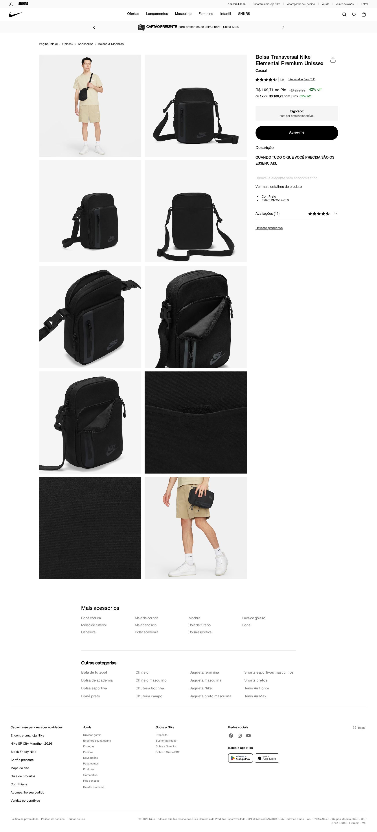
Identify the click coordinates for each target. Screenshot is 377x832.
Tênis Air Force (256, 688)
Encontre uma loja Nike (266, 4)
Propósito (161, 735)
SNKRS (244, 14)
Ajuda (325, 4)
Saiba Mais (227, 27)
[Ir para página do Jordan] (11, 4)
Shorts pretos (255, 680)
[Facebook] (231, 735)
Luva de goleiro (253, 618)
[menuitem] (133, 14)
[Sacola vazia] (363, 14)
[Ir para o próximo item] (283, 27)
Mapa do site (20, 768)
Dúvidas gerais (92, 735)
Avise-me (296, 133)
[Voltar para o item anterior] (94, 27)
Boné (246, 625)
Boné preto (90, 696)
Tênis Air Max (255, 696)
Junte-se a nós (345, 4)
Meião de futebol (94, 625)
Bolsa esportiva (200, 632)
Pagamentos (91, 763)
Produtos (88, 769)
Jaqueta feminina (204, 672)
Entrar (364, 4)
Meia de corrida (146, 618)
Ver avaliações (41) (302, 79)
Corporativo (90, 775)
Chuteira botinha (150, 688)
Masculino (183, 14)
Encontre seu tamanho (97, 740)
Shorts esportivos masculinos (269, 672)
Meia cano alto (145, 625)
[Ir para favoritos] (354, 14)
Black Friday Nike (23, 751)
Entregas (88, 746)
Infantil (225, 14)
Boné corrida (91, 618)
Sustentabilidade (166, 740)
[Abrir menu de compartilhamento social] (333, 60)
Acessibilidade (237, 4)
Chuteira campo (149, 696)
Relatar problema (269, 228)
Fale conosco (91, 780)
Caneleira (88, 632)
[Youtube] (248, 735)
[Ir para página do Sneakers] (23, 4)
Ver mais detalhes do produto (279, 186)
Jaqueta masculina (205, 680)
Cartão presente (22, 759)
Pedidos (88, 752)
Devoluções (90, 758)
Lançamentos (157, 14)
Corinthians (19, 784)
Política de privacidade (25, 819)
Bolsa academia (146, 632)
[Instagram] (239, 735)
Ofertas (133, 14)
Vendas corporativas (25, 800)
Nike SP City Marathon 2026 (31, 743)
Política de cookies (52, 819)
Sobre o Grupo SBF (168, 752)
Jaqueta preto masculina (210, 696)
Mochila (194, 618)
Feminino (206, 14)
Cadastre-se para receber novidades (37, 727)
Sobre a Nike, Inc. (167, 746)
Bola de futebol (200, 625)
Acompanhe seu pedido (301, 4)
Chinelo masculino (151, 680)
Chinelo (142, 672)
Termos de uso (76, 819)
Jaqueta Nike (201, 688)
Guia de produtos (23, 776)
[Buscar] (344, 14)
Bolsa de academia (97, 680)
